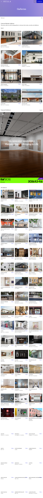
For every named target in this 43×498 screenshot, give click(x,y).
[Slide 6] (29, 176)
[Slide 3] (13, 176)
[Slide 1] (3, 176)
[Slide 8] (40, 176)
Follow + (19, 45)
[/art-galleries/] (7, 1)
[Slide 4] (19, 176)
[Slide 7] (34, 176)
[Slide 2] (8, 176)
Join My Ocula (39, 1)
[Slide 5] (24, 176)
